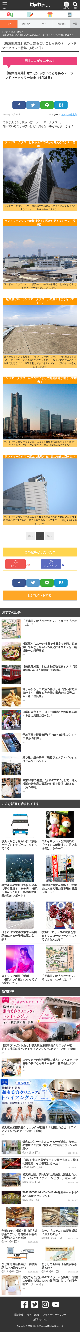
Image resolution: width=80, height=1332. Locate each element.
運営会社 (18, 1314)
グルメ (44, 24)
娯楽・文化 (61, 24)
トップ (8, 24)
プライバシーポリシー (54, 1314)
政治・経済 (26, 24)
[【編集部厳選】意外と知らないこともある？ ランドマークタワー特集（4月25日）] (61, 105)
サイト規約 (33, 1314)
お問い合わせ (40, 1319)
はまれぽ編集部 (69, 114)
